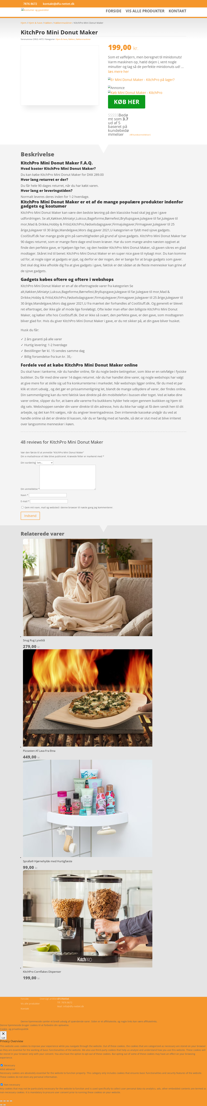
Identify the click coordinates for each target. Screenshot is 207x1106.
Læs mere (78, 1025)
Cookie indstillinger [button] (97, 1025)
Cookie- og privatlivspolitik (35, 1013)
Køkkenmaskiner (63, 22)
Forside (113, 11)
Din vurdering (28, 462)
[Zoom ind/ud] (1, 1100)
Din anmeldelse (30, 488)
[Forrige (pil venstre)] (1, 1104)
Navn (24, 495)
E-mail (25, 501)
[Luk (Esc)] (11, 1100)
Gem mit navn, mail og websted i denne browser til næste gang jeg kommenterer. (69, 507)
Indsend (30, 516)
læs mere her (118, 71)
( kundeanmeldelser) (140, 134)
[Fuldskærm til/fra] (4, 1100)
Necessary (9, 1065)
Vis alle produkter (145, 11)
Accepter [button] (117, 1025)
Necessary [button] (5, 1061)
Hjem (23, 22)
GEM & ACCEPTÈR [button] (9, 1096)
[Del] (7, 1100)
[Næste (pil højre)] (4, 1104)
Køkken (48, 22)
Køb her (126, 102)
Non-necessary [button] (8, 1080)
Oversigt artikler (48, 998)
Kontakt (177, 11)
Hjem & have (35, 22)
